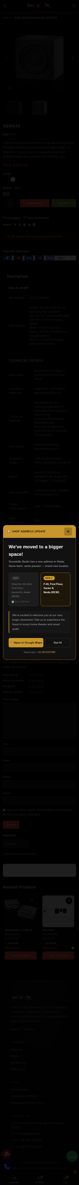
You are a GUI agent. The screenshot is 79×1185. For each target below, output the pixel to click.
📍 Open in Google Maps (26, 642)
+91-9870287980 (46, 652)
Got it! (58, 642)
